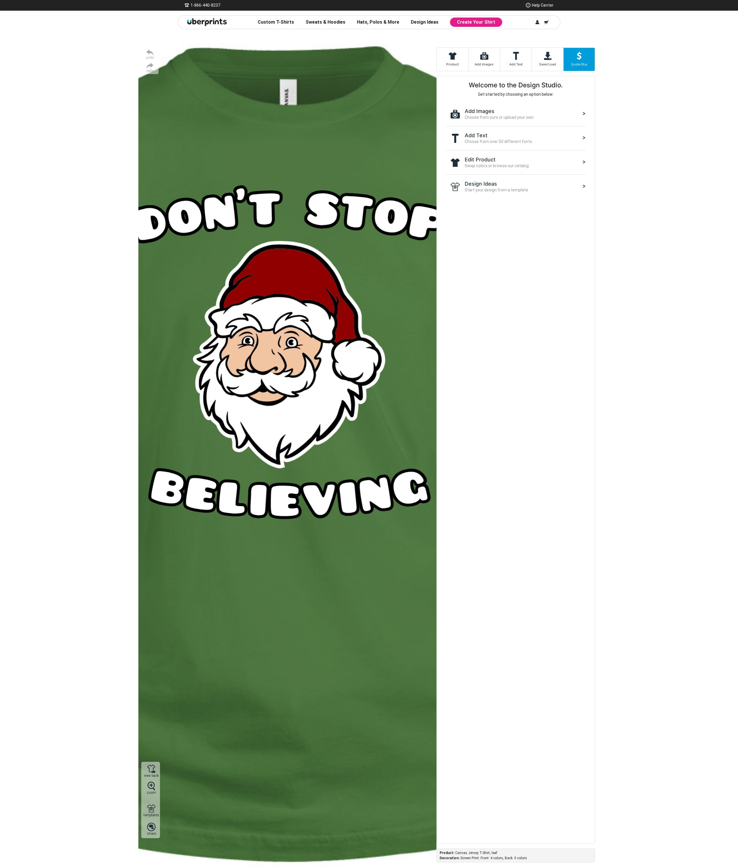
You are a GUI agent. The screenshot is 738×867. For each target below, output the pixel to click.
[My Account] (537, 22)
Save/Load (547, 64)
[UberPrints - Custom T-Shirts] (207, 22)
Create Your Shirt (476, 22)
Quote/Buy (579, 64)
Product (452, 64)
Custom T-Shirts (276, 22)
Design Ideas (424, 22)
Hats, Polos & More (378, 22)
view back (151, 775)
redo (149, 71)
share (151, 833)
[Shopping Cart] (546, 22)
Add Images (484, 64)
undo (150, 57)
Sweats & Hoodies (325, 22)
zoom (151, 792)
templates (151, 815)
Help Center (543, 5)
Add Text (515, 64)
